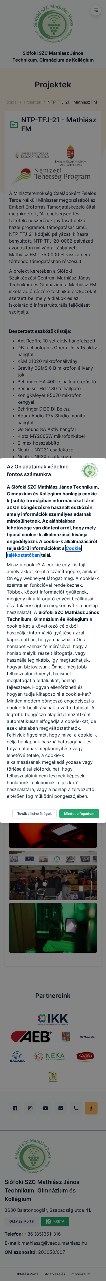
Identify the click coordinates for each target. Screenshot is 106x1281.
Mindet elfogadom (79, 813)
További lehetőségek (34, 813)
